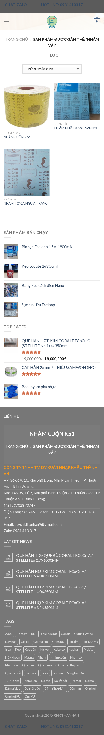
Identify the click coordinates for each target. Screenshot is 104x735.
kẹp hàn (74, 649)
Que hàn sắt (13, 673)
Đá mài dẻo (32, 688)
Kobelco (59, 649)
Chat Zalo (16, 4)
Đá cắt (45, 681)
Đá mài (76, 681)
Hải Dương (90, 642)
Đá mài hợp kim (54, 688)
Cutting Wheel (84, 634)
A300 (8, 634)
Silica (45, 673)
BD (33, 634)
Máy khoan (12, 657)
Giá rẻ (25, 642)
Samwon (31, 673)
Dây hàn (10, 642)
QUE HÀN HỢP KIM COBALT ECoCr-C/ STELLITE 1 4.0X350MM (51, 589)
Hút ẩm (74, 642)
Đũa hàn (75, 688)
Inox (8, 649)
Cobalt (65, 634)
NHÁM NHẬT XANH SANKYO (76, 128)
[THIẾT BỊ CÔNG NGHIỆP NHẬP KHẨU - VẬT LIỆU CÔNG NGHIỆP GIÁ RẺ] (52, 21)
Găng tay (58, 642)
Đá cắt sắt (60, 681)
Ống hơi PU (12, 696)
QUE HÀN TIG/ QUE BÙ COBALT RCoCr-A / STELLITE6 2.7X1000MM (54, 557)
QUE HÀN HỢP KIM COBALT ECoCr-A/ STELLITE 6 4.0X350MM (51, 573)
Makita (88, 649)
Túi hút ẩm (12, 681)
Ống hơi (90, 688)
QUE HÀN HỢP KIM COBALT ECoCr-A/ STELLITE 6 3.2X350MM (51, 604)
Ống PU (30, 696)
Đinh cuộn (30, 681)
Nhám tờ (76, 657)
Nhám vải (11, 665)
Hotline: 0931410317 (62, 4)
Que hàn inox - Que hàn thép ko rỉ (60, 665)
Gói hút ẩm (40, 642)
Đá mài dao (12, 688)
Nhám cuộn (58, 657)
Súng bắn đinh (76, 673)
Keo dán (30, 649)
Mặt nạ (29, 657)
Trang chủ (16, 39)
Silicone (58, 673)
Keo (18, 649)
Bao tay (22, 634)
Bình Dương (48, 634)
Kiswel (44, 649)
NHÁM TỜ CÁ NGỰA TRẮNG (26, 203)
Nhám (42, 657)
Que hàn (28, 665)
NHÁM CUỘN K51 (17, 137)
